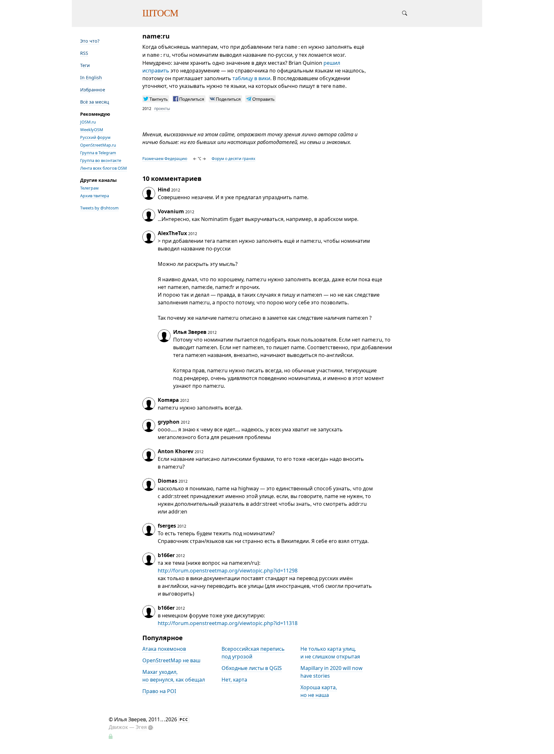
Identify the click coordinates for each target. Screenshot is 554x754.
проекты (162, 108)
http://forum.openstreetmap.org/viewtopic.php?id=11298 (228, 570)
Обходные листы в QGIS (252, 668)
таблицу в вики (251, 78)
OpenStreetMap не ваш (171, 660)
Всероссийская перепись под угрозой (253, 652)
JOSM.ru (88, 122)
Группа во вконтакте (100, 160)
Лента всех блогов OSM (103, 168)
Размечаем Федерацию (164, 158)
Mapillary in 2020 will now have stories (331, 672)
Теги (85, 65)
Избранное (92, 90)
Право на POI (159, 691)
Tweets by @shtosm (99, 208)
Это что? (89, 41)
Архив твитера (94, 196)
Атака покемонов (164, 648)
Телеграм (89, 188)
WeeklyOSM (91, 129)
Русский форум (95, 137)
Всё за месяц (94, 102)
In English (91, 77)
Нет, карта (234, 679)
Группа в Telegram (98, 153)
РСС (184, 719)
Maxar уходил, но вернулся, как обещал (173, 675)
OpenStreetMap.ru (98, 145)
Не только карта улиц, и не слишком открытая (330, 652)
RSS (84, 53)
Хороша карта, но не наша (318, 691)
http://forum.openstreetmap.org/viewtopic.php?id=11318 (228, 623)
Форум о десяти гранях (233, 158)
